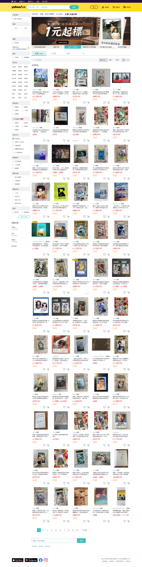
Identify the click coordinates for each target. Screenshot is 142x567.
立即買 (53, 53)
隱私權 (112, 561)
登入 (94, 7)
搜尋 (81, 541)
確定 (25, 33)
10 (77, 530)
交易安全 (128, 561)
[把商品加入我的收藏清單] (44, 102)
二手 (83, 53)
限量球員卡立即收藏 (89, 47)
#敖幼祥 (47, 546)
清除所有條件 (24, 217)
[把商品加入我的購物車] (48, 102)
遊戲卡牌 (56, 47)
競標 (68, 53)
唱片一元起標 (72, 47)
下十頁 (84, 530)
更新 (129, 559)
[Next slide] (49, 77)
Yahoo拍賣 (18, 7)
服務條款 (105, 561)
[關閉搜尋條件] (37, 7)
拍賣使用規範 (119, 561)
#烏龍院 (40, 546)
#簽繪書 (34, 546)
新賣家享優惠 (122, 47)
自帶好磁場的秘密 (40, 47)
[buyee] (20, 48)
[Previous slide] (33, 77)
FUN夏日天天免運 (106, 47)
